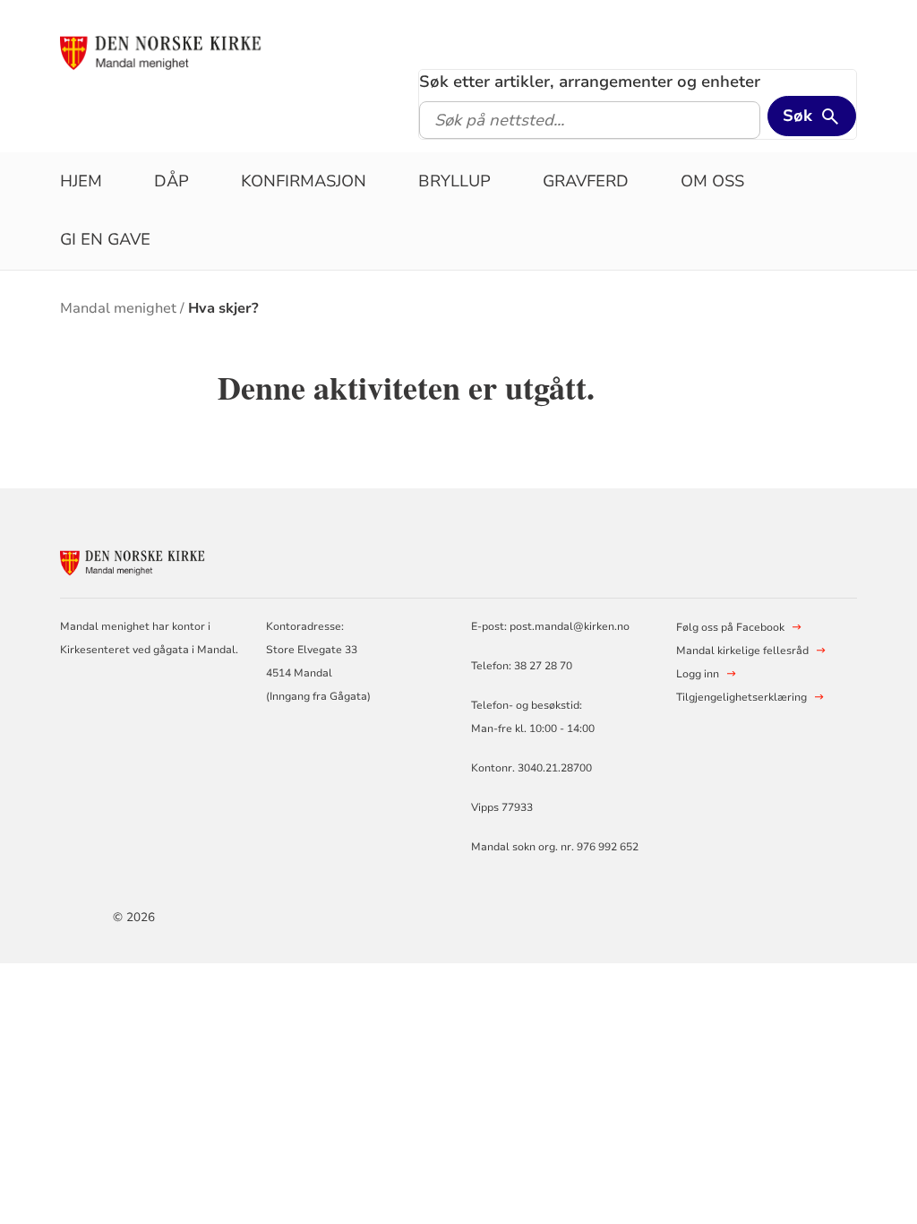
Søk (797, 115)
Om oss (712, 181)
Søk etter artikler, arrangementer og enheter (589, 81)
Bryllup (454, 181)
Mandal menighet (118, 308)
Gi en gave (105, 239)
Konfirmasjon (303, 181)
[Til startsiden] (197, 51)
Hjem (81, 181)
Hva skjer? (223, 308)
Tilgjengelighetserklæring (741, 697)
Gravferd (586, 181)
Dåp (171, 181)
